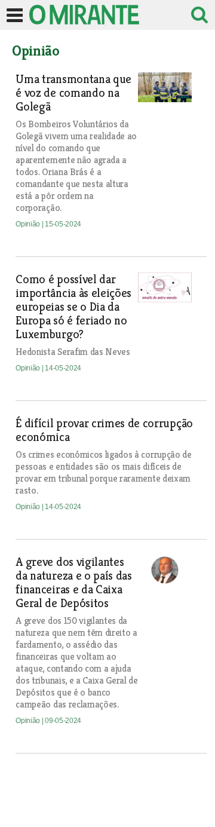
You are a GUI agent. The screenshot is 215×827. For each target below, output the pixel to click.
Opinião (28, 224)
